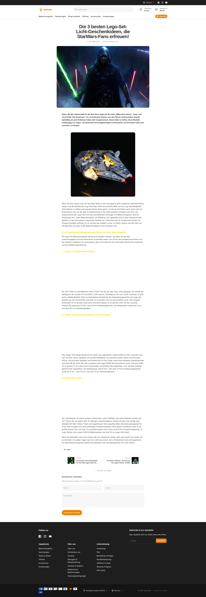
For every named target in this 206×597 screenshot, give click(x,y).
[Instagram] (162, 2)
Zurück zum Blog (104, 470)
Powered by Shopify (160, 590)
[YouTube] (166, 2)
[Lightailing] (45, 9)
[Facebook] (159, 2)
